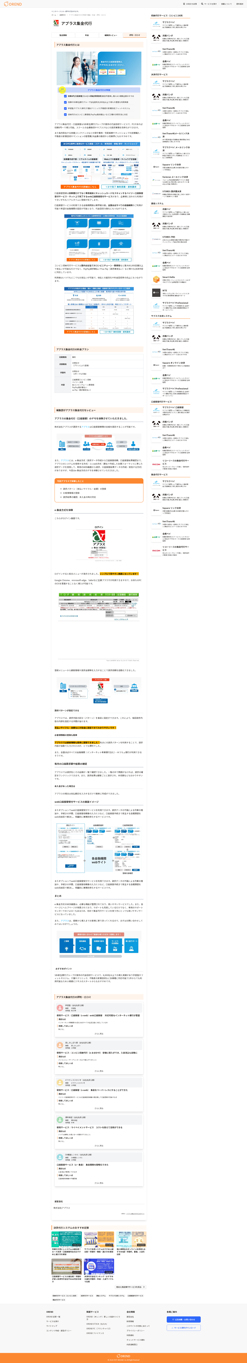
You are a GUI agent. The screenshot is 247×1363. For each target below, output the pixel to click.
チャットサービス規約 (136, 1340)
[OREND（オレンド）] (13, 3)
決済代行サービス (87, 1296)
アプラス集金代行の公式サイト (135, 1214)
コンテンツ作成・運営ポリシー (59, 1330)
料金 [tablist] (87, 35)
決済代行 (62, 15)
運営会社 (130, 1316)
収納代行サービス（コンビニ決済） (65, 1296)
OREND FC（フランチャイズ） (99, 1328)
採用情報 (130, 1321)
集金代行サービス (59, 1300)
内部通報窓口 (132, 1344)
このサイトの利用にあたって (138, 1326)
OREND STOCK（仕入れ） (97, 1324)
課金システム (101, 1296)
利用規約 (130, 1335)
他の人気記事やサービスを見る (129, 1287)
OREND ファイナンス (95, 1333)
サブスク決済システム (116, 1296)
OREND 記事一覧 (53, 1316)
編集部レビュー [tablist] (111, 35)
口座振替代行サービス (135, 1296)
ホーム (53, 15)
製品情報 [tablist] (63, 35)
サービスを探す (52, 1321)
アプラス (85, 426)
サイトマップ (51, 1326)
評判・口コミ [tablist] (134, 35)
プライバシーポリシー (136, 1330)
